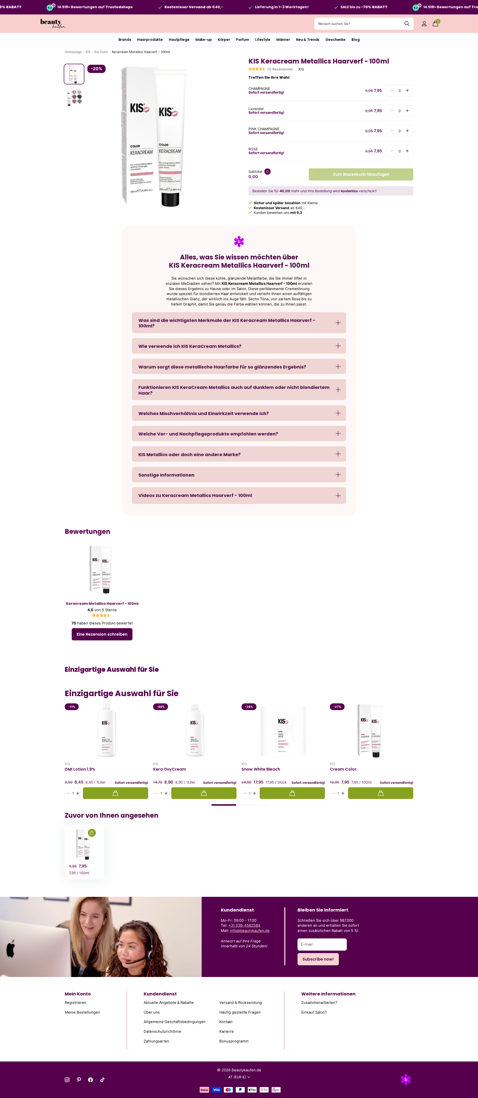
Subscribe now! (318, 959)
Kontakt (226, 1022)
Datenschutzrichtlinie (162, 1031)
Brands (125, 39)
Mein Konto (78, 994)
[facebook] (90, 1079)
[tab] (223, 805)
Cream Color (343, 769)
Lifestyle (262, 39)
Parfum (242, 39)
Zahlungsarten (156, 1041)
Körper (224, 39)
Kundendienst (160, 994)
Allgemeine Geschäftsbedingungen (175, 1022)
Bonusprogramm (234, 1041)
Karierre (226, 1031)
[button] (407, 90)
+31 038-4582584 (244, 925)
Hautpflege (179, 39)
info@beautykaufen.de (250, 930)
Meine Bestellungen (82, 1012)
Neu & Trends (307, 39)
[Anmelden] (424, 23)
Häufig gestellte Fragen (240, 1012)
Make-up (203, 39)
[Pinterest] (79, 1079)
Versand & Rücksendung (240, 1002)
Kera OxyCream (169, 769)
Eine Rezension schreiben (102, 634)
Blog (355, 39)
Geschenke (335, 39)
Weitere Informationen (328, 994)
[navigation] (74, 74)
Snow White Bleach (260, 769)
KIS (88, 52)
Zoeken (407, 23)
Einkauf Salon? (314, 1012)
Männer (283, 39)
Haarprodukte (150, 39)
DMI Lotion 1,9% (80, 769)
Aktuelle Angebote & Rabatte (169, 1002)
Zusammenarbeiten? (319, 1002)
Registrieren (75, 1002)
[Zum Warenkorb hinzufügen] (115, 793)
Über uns (152, 1012)
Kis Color (101, 52)
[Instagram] (67, 1079)
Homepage (73, 52)
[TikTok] (102, 1079)
